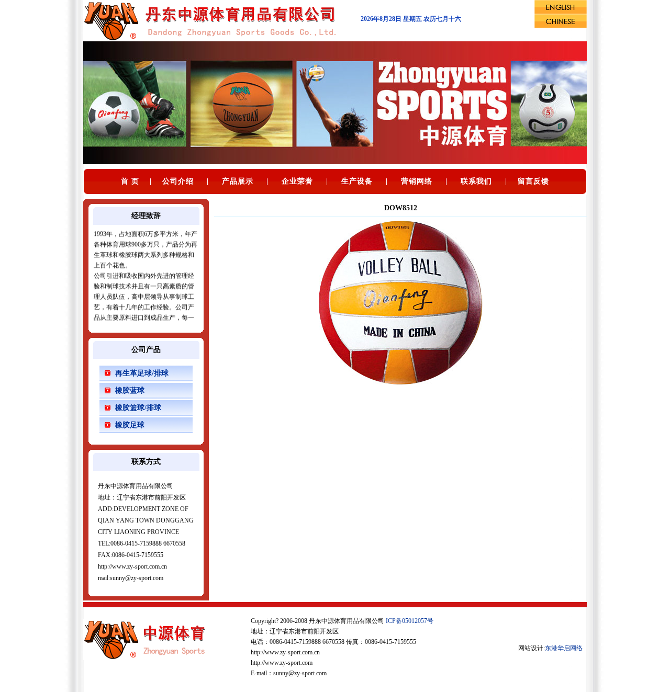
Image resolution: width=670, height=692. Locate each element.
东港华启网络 (564, 648)
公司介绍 (178, 181)
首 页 (130, 181)
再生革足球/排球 (142, 373)
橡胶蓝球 (129, 390)
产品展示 (237, 181)
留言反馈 (533, 181)
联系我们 (476, 181)
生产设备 (357, 181)
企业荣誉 (297, 181)
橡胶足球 (129, 425)
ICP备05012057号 (409, 621)
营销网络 (416, 181)
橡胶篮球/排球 (138, 408)
